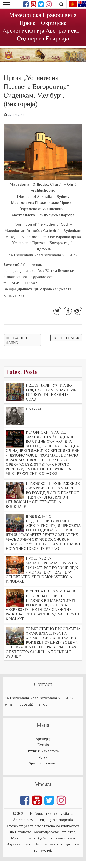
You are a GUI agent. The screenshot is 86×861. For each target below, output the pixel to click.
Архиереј (43, 739)
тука (20, 295)
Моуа (43, 757)
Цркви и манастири (43, 751)
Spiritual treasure (43, 763)
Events (43, 745)
